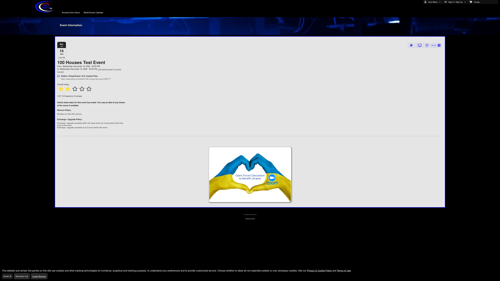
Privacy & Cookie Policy (319, 270)
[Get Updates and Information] (411, 45)
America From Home (71, 12)
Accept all (7, 276)
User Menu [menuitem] (432, 2)
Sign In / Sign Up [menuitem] (455, 2)
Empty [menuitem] (476, 2)
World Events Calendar (93, 12)
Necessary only (21, 276)
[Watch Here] (419, 45)
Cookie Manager (39, 276)
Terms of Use (250, 218)
